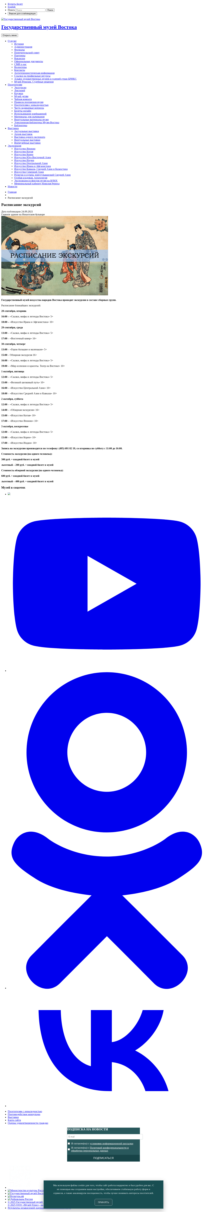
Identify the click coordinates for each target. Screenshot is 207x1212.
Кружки (18, 93)
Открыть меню (10, 35)
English (12, 6)
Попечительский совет (26, 52)
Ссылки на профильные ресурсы (32, 76)
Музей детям (21, 96)
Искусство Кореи (23, 154)
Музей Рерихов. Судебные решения (34, 81)
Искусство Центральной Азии (31, 163)
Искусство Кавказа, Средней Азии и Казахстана (41, 169)
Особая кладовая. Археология (30, 177)
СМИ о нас (20, 64)
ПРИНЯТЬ (103, 1202)
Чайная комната (23, 99)
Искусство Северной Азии (29, 172)
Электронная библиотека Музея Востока (36, 122)
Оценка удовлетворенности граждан (28, 1123)
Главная (12, 192)
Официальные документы (28, 61)
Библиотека (20, 125)
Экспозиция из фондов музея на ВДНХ (36, 180)
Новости (12, 186)
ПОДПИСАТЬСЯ (103, 1158)
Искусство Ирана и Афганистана (32, 166)
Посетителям (15, 84)
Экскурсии (20, 87)
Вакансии (19, 58)
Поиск (11, 10)
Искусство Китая (23, 151)
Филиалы (19, 49)
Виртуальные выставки (27, 140)
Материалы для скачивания (29, 116)
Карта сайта (14, 1120)
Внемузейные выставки (27, 142)
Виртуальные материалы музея (31, 119)
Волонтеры (20, 67)
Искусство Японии (24, 148)
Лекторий (19, 90)
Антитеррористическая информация (34, 73)
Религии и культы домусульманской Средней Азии (42, 174)
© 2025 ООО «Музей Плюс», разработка (30, 1205)
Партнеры (19, 55)
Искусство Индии (24, 160)
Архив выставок (23, 134)
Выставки (13, 128)
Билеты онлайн (22, 110)
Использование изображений (30, 113)
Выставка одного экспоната (29, 137)
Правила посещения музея (28, 102)
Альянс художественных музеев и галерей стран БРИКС (45, 78)
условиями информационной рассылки (111, 1143)
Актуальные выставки (26, 131)
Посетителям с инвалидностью (31, 105)
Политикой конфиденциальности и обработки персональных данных (100, 1149)
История (19, 44)
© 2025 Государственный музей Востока (30, 1202)
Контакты (19, 70)
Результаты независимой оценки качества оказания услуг (39, 1208)
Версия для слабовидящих (22, 13)
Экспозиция (14, 145)
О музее (12, 41)
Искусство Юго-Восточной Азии (32, 157)
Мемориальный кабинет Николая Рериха (37, 183)
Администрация (23, 46)
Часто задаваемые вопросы (29, 108)
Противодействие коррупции (24, 1114)
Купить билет (15, 4)
